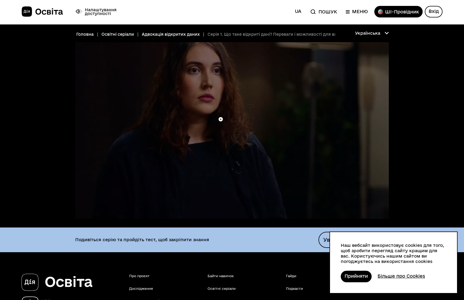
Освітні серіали (118, 34)
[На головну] (42, 11)
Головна (85, 34)
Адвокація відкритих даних (171, 34)
